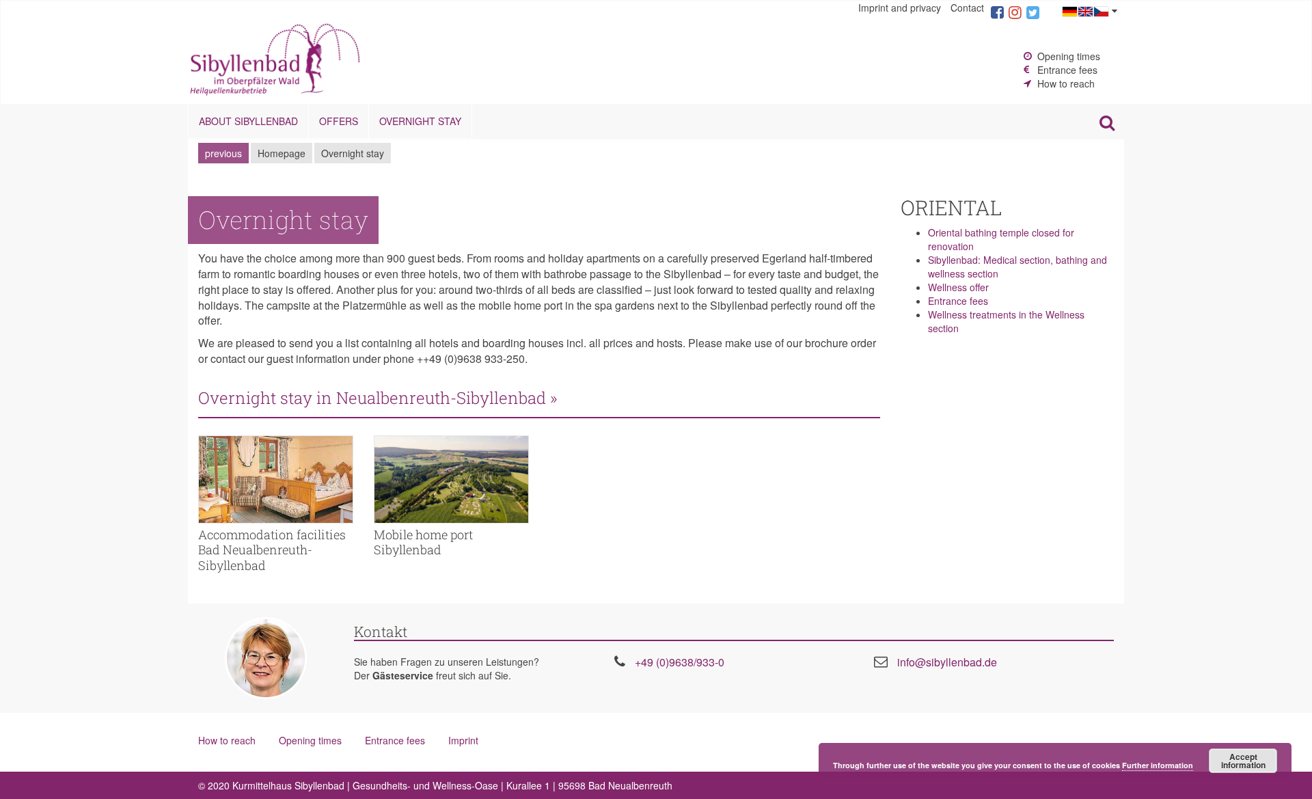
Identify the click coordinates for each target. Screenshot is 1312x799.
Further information (1157, 765)
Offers (338, 121)
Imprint (463, 740)
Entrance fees (1067, 70)
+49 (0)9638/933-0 (679, 662)
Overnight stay (420, 121)
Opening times (1068, 56)
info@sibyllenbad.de (947, 662)
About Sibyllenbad (248, 121)
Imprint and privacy (899, 7)
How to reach (1066, 83)
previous (223, 153)
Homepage (281, 153)
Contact (967, 7)
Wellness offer (958, 287)
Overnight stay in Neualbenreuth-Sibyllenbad (433, 398)
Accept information (1243, 760)
